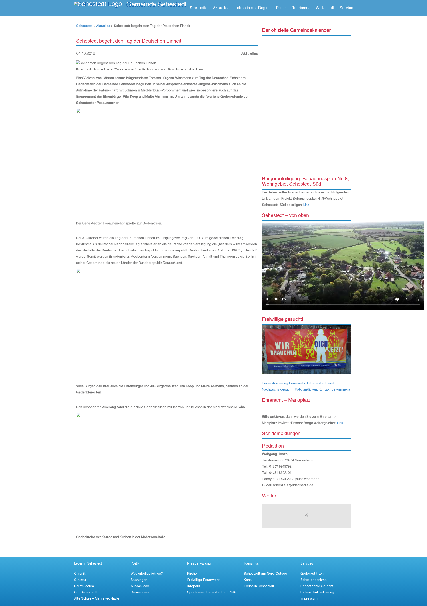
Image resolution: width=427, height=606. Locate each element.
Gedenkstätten (312, 574)
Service (346, 8)
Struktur (80, 580)
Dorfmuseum (84, 586)
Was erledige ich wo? (147, 574)
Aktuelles (221, 8)
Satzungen (139, 580)
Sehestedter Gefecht (317, 586)
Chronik (79, 574)
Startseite (198, 8)
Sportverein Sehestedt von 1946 (212, 592)
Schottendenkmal (313, 580)
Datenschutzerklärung (317, 592)
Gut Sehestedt (85, 592)
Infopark (193, 586)
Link (306, 205)
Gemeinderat (141, 592)
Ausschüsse (140, 586)
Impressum (309, 598)
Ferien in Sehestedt (259, 586)
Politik (281, 8)
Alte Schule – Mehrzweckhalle (96, 598)
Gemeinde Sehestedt (156, 5)
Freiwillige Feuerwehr (203, 580)
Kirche (192, 574)
